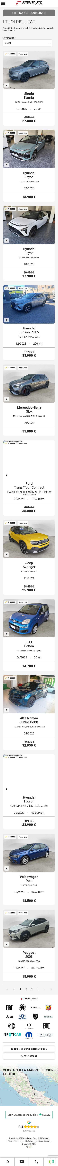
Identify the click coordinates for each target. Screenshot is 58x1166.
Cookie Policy (27, 1141)
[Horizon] (45, 1035)
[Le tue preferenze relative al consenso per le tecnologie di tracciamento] (53, 1161)
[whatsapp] (7, 1162)
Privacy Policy (13, 1141)
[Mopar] (29, 1035)
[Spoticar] (12, 1035)
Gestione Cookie (42, 1141)
